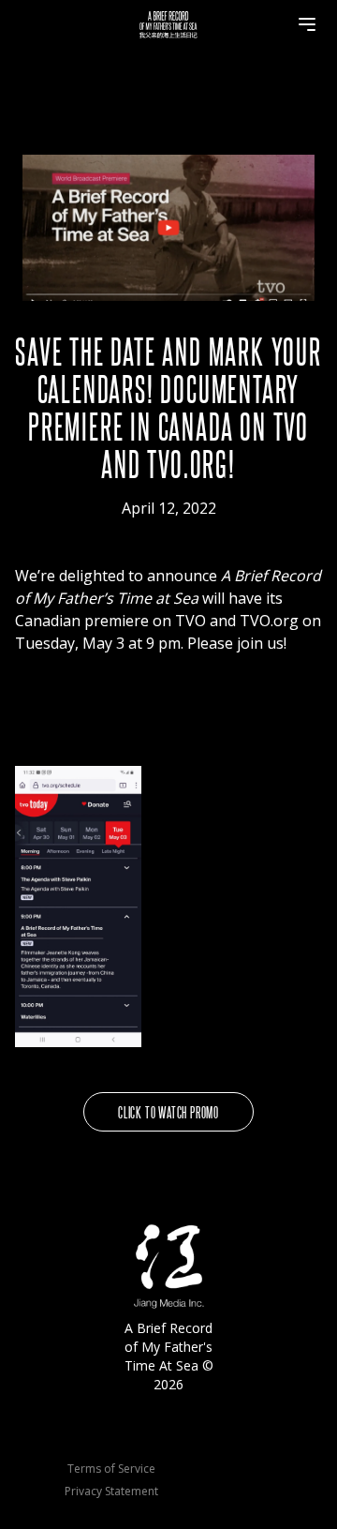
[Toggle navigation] (307, 24)
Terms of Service (111, 1469)
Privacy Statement (111, 1491)
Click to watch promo (168, 1111)
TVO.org (269, 620)
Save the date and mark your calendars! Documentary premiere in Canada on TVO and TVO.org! (168, 406)
